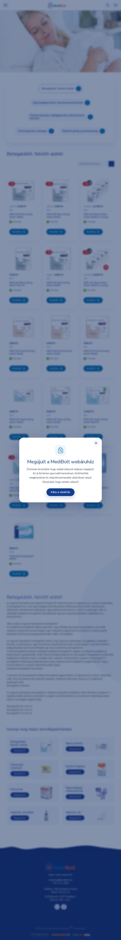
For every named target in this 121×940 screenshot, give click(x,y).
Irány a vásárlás (60, 492)
